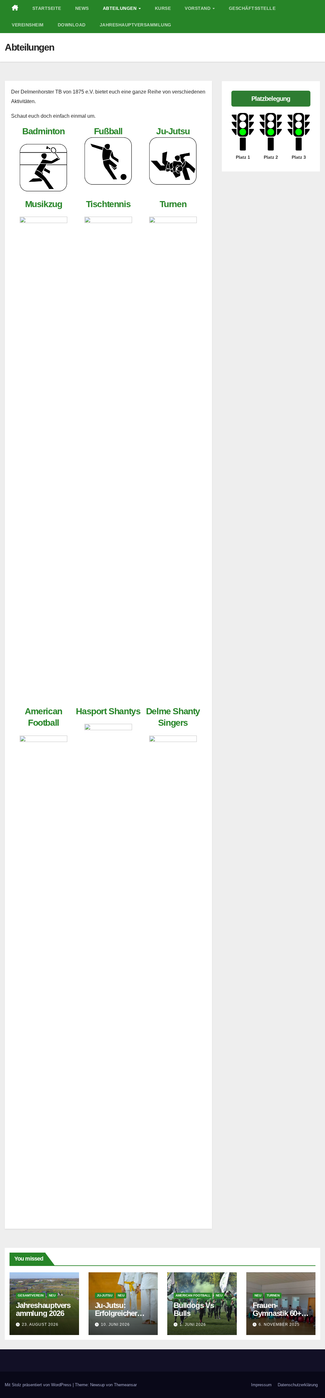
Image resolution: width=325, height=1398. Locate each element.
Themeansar (125, 1384)
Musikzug (43, 204)
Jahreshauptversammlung (135, 24)
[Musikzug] (43, 240)
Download (72, 24)
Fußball (108, 131)
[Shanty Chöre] (43, 974)
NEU (52, 1295)
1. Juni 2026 (193, 1324)
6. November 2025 (279, 1324)
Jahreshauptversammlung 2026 (43, 1309)
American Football (193, 1295)
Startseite (46, 8)
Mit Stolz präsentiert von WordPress (39, 1384)
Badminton (43, 131)
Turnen (173, 204)
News (82, 8)
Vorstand (198, 8)
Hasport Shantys (108, 711)
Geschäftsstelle (252, 8)
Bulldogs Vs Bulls (194, 1309)
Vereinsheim (28, 24)
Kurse (163, 8)
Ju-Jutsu (173, 131)
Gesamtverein (30, 1295)
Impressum (261, 1384)
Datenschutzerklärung (298, 1384)
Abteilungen (120, 8)
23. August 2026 (40, 1324)
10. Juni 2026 (115, 1324)
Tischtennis (108, 204)
